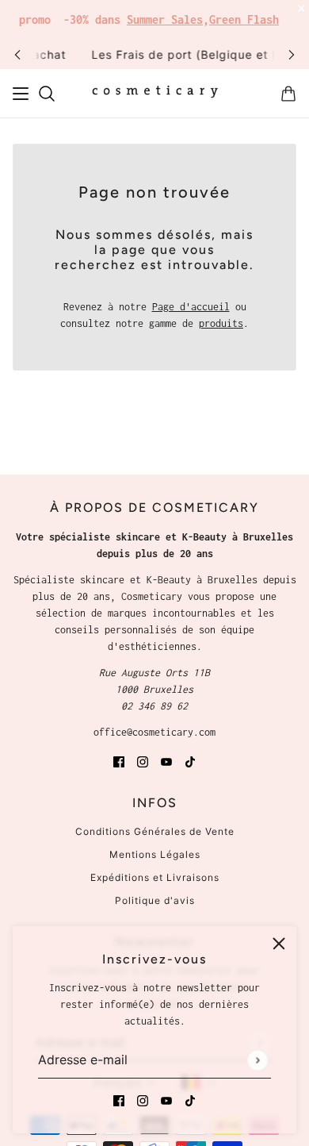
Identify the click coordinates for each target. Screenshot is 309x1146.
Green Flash (244, 19)
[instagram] (142, 1099)
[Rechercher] (47, 94)
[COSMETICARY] (155, 94)
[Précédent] (17, 54)
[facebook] (119, 1099)
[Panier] (288, 94)
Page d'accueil (191, 307)
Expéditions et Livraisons (154, 877)
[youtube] (166, 1099)
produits (221, 323)
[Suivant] (291, 54)
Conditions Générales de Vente (155, 831)
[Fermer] (279, 944)
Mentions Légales (154, 854)
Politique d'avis (155, 900)
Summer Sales (165, 19)
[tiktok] (190, 1099)
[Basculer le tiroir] (21, 93)
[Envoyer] (257, 1060)
